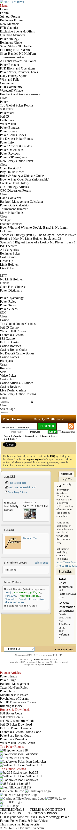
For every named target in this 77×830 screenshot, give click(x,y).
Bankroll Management (14, 683)
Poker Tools (18, 820)
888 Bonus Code (11, 713)
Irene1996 (10, 596)
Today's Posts (8, 427)
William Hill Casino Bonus (17, 743)
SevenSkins (47, 664)
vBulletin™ (38, 659)
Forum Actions (48, 436)
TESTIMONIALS (12, 809)
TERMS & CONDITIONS (48, 809)
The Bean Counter (14, 602)
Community (30, 436)
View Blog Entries (17, 492)
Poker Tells (7, 691)
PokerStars (31, 754)
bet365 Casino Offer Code (17, 720)
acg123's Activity (67, 480)
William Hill (33, 765)
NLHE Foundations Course (18, 702)
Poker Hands (8, 676)
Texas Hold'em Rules (14, 687)
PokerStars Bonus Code (15, 735)
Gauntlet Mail (30, 538)
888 (25, 750)
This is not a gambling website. (20, 824)
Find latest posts (17, 483)
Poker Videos (39, 820)
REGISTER (47, 426)
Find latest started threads (22, 487)
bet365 (24, 757)
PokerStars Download (14, 739)
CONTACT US (10, 813)
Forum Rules (23, 427)
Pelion (32, 599)
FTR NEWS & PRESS (41, 813)
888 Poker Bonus (11, 717)
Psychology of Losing (14, 698)
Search (7, 436)
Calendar (17, 436)
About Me (66, 474)
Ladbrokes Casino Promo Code (20, 732)
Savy (41, 599)
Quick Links (9, 439)
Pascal (22, 599)
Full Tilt (25, 787)
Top (71, 649)
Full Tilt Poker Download (16, 728)
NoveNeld (10, 599)
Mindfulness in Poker (14, 695)
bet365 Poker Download (16, 724)
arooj (8, 592)
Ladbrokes (39, 761)
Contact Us (61, 649)
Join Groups (41, 562)
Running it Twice (11, 706)
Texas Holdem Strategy (44, 817)
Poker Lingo (8, 680)
